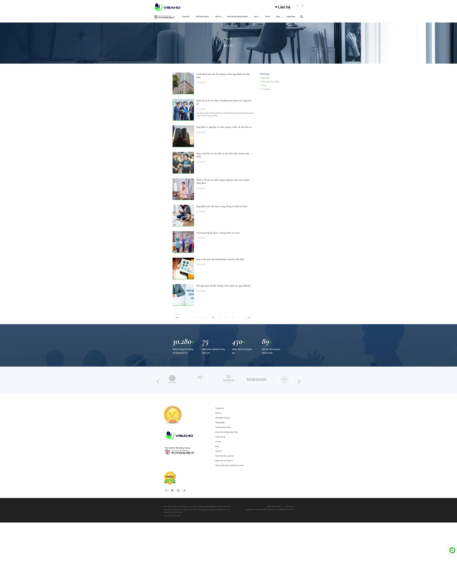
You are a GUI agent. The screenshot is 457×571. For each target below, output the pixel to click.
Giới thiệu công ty (202, 16)
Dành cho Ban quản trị (224, 456)
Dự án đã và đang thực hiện (226, 432)
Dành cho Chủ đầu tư (224, 460)
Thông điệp (220, 422)
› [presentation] (299, 380)
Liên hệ (284, 7)
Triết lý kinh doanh (223, 427)
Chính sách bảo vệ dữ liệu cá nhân (229, 465)
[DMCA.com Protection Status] (170, 483)
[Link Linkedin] (178, 490)
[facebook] (166, 490)
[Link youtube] (172, 490)
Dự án (256, 16)
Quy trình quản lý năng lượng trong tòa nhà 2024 (220, 259)
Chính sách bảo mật (274, 506)
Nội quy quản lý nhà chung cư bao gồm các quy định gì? (223, 285)
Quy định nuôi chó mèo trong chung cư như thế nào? (221, 206)
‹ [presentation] (158, 380)
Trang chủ (185, 16)
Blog (278, 16)
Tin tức (267, 16)
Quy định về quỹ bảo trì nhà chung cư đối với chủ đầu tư (223, 127)
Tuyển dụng (290, 16)
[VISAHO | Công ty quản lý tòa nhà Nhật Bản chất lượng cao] (164, 7)
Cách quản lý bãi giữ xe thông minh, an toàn (218, 232)
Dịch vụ (218, 16)
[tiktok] (184, 490)
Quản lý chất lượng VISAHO (237, 16)
